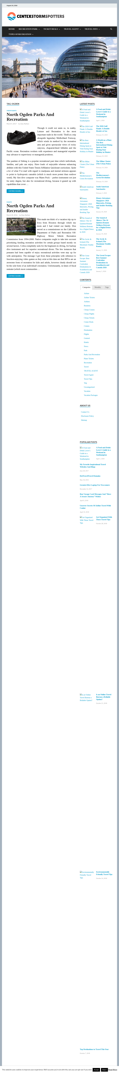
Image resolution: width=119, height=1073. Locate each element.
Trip (85, 383)
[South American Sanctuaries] (87, 187)
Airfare (86, 293)
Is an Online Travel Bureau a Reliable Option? (103, 697)
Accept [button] (96, 1070)
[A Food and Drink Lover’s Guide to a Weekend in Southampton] (87, 110)
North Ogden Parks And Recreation (30, 117)
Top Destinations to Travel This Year (94, 1049)
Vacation (87, 391)
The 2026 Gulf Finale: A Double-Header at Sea (103, 128)
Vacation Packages (91, 395)
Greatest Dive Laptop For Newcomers (95, 485)
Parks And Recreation (92, 354)
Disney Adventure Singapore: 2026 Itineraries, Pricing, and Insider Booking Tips (104, 203)
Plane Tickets (89, 359)
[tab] (86, 287)
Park (85, 350)
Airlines (87, 302)
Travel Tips (88, 379)
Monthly (98, 287)
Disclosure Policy (87, 416)
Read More (112, 1070)
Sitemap (84, 420)
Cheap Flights (11, 110)
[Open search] (111, 29)
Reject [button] (104, 1070)
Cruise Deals (88, 322)
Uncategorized (89, 387)
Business (87, 306)
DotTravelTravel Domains (90, 476)
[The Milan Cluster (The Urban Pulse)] (87, 162)
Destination (88, 330)
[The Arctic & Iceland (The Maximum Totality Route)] (87, 239)
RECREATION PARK (28, 29)
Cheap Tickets (89, 318)
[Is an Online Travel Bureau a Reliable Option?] (87, 695)
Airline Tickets (89, 297)
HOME (12, 29)
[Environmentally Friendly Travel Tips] (87, 872)
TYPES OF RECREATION (20, 34)
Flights (9, 202)
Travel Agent (88, 375)
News (86, 346)
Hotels (86, 342)
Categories (86, 287)
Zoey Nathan (24, 124)
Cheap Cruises (89, 310)
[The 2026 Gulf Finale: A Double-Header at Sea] (87, 126)
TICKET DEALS (50, 29)
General (87, 338)
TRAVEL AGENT (71, 29)
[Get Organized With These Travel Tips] (87, 517)
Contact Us (85, 412)
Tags (107, 287)
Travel (86, 367)
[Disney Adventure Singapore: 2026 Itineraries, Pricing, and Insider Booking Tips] (87, 199)
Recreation (88, 363)
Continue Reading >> (15, 190)
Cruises (86, 326)
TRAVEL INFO (91, 29)
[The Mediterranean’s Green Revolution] (87, 173)
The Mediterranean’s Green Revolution (103, 175)
